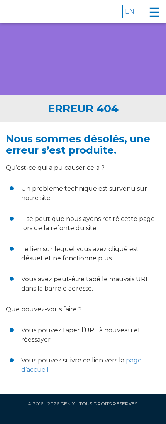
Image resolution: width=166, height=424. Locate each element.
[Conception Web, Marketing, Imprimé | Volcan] (83, 415)
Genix (31, 11)
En (129, 11)
